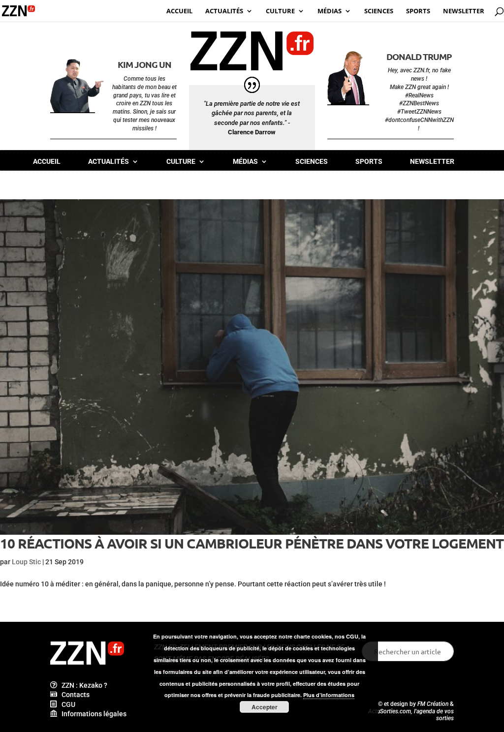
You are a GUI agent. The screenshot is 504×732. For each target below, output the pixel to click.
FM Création (432, 704)
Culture (180, 161)
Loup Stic (26, 562)
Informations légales (91, 714)
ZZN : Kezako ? (82, 685)
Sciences (311, 161)
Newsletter (432, 161)
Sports (368, 161)
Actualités (108, 161)
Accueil (47, 161)
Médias (245, 161)
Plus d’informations (328, 695)
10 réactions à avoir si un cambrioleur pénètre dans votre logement (252, 542)
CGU (66, 704)
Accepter (265, 706)
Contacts (73, 695)
